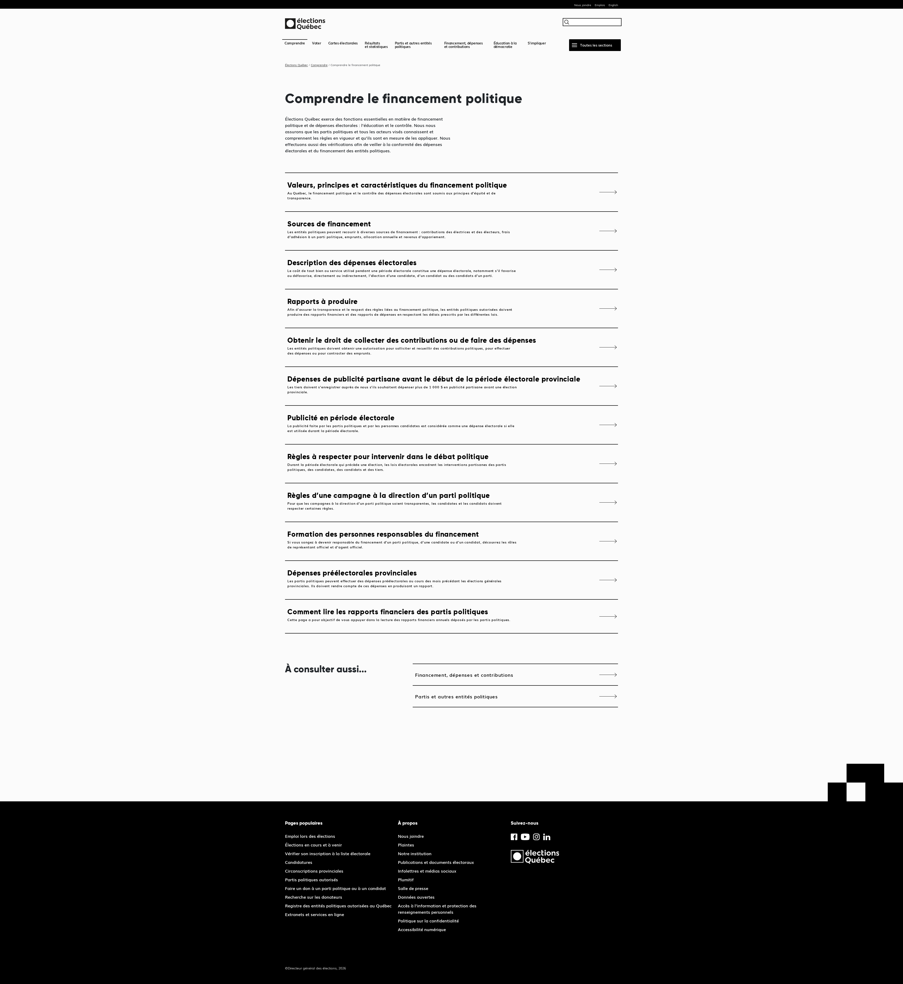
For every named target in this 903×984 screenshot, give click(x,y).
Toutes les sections (596, 44)
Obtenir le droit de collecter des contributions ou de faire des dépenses (411, 345)
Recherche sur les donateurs (313, 897)
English (613, 5)
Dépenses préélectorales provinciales (394, 578)
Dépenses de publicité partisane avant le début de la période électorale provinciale (433, 384)
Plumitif (406, 879)
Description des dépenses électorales (401, 268)
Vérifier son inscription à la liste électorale (327, 853)
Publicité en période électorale (400, 423)
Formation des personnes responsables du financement (402, 539)
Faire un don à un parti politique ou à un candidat (335, 888)
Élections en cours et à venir (313, 845)
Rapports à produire (399, 307)
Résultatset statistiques (376, 44)
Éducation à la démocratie (505, 44)
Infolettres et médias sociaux (427, 871)
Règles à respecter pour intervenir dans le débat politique (396, 462)
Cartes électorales (343, 42)
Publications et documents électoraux (436, 862)
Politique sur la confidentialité (428, 920)
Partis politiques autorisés (311, 879)
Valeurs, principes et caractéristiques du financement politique (397, 190)
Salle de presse (413, 888)
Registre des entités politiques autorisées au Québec (338, 905)
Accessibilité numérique (422, 929)
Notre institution (415, 853)
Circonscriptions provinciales (314, 871)
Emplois (600, 5)
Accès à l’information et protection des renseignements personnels (437, 908)
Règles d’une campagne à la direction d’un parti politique (394, 501)
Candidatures (298, 862)
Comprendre (295, 42)
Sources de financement (398, 229)
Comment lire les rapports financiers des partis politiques (399, 614)
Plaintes (406, 845)
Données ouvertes (416, 897)
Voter (316, 42)
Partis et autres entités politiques (413, 44)
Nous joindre (582, 5)
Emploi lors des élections (310, 836)
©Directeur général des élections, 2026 (315, 968)
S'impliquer (537, 42)
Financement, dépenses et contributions (463, 44)
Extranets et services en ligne (314, 914)
